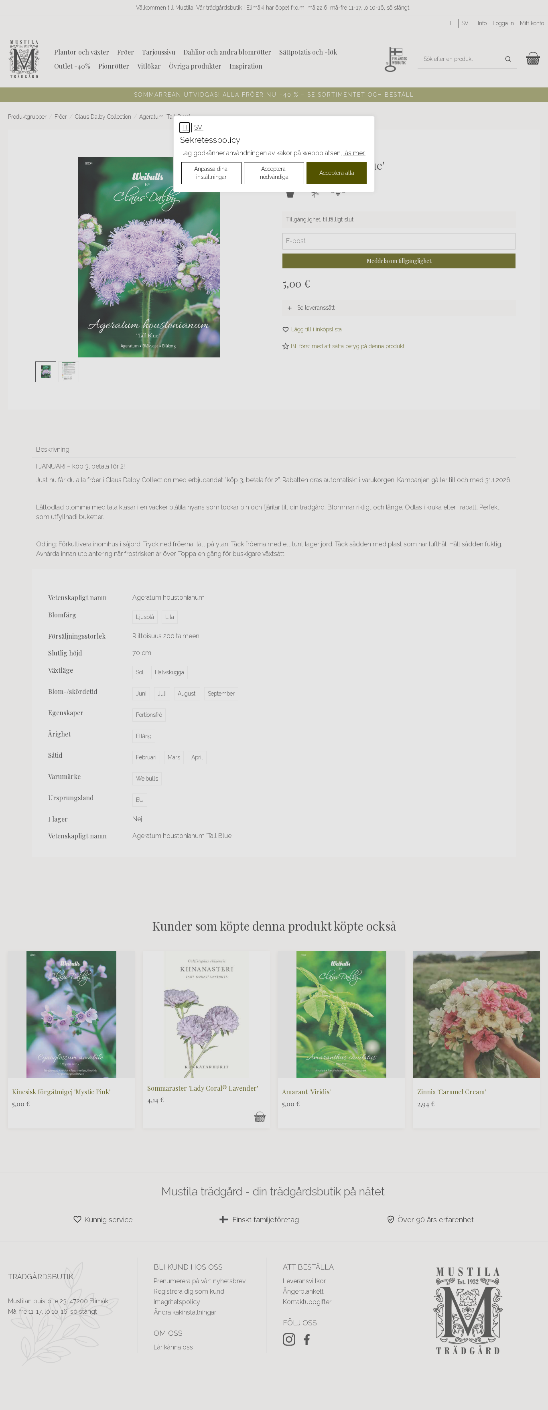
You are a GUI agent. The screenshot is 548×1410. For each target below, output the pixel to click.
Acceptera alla (336, 173)
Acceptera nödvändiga (274, 173)
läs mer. (354, 153)
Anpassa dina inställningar (211, 173)
